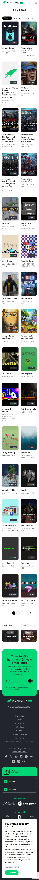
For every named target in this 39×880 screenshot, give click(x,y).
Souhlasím (11, 873)
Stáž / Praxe (20, 727)
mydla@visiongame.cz (19, 752)
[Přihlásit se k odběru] (30, 681)
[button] (30, 625)
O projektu (19, 716)
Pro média (19, 731)
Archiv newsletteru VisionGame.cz (19, 742)
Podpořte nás (20, 723)
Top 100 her (19, 738)
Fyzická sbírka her (19, 734)
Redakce (19, 720)
